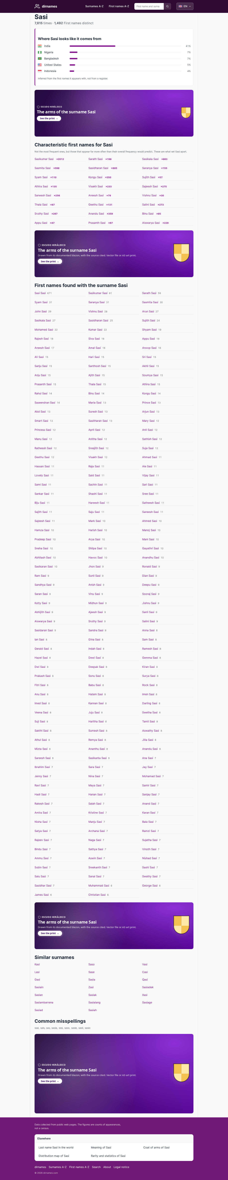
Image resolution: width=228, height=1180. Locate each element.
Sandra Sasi (95, 630)
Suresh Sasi (95, 411)
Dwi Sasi (40, 666)
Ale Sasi (147, 466)
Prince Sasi (149, 402)
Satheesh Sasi (151, 502)
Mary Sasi (148, 420)
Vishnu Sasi (149, 195)
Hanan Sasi (95, 794)
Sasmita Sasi (43, 168)
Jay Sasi (147, 767)
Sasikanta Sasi (97, 758)
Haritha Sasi (96, 721)
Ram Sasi (40, 575)
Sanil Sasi (148, 612)
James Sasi (42, 894)
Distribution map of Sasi (54, 1155)
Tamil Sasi (148, 721)
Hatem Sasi (95, 694)
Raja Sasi (94, 466)
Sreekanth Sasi (97, 867)
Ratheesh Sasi (43, 448)
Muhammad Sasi (98, 885)
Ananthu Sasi (96, 748)
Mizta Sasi (41, 748)
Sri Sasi (147, 357)
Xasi (144, 995)
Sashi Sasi (148, 867)
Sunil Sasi (94, 575)
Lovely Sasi (42, 475)
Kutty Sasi (41, 603)
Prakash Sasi (43, 675)
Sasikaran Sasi (44, 566)
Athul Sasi (41, 739)
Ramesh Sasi (150, 648)
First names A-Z (119, 6)
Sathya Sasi (95, 849)
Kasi (37, 964)
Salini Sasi (148, 204)
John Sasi (41, 311)
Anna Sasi (148, 630)
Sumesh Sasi (96, 730)
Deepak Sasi (96, 666)
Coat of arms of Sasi (156, 1147)
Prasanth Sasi (96, 222)
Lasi (37, 972)
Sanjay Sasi (149, 794)
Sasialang (94, 1002)
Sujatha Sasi (150, 840)
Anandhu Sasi (150, 557)
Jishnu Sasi (149, 603)
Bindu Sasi (41, 849)
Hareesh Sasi (96, 502)
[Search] (167, 6)
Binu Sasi (148, 213)
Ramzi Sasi (149, 831)
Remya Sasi (95, 739)
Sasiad (39, 1010)
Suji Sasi (40, 721)
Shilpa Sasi (95, 548)
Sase (91, 972)
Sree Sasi (148, 493)
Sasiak (92, 995)
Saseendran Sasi (45, 402)
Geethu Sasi (95, 204)
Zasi (91, 987)
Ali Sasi (39, 357)
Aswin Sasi (95, 858)
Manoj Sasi (149, 530)
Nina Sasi (94, 776)
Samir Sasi (148, 785)
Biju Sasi (40, 502)
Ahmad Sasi (149, 457)
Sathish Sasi (149, 439)
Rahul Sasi (41, 393)
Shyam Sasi (149, 329)
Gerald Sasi (42, 648)
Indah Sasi (94, 648)
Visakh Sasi (95, 186)
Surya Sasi (148, 675)
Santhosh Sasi (97, 366)
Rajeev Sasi (42, 840)
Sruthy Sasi (42, 213)
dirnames (40, 1167)
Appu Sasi (41, 222)
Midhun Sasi (96, 603)
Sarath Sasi (95, 159)
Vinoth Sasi (149, 849)
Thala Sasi (41, 204)
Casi (145, 972)
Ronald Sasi (149, 566)
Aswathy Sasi (150, 730)
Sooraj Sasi (149, 594)
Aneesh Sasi (96, 195)
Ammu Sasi (42, 858)
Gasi (37, 979)
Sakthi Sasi (41, 730)
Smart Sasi (41, 420)
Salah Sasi (94, 803)
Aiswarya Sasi (151, 222)
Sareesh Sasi (43, 758)
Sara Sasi (94, 767)
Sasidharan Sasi (98, 168)
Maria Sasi (94, 402)
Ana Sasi (147, 758)
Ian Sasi (39, 639)
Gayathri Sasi (150, 548)
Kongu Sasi (95, 177)
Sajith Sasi (41, 512)
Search (96, 1167)
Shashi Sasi (95, 493)
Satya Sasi (41, 831)
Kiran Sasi (148, 666)
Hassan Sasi (42, 466)
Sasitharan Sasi (98, 420)
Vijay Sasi (148, 475)
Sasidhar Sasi (43, 885)
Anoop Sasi (149, 347)
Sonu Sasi (94, 675)
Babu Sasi (94, 685)
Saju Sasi (94, 512)
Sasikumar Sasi (44, 159)
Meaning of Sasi (101, 1147)
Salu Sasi (40, 876)
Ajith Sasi (94, 375)
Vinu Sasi (94, 594)
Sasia (91, 979)
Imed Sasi (41, 703)
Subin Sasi (41, 867)
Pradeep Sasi (43, 539)
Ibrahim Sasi (42, 767)
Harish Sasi (95, 530)
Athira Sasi (41, 186)
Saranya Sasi (150, 168)
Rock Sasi (148, 685)
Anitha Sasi (95, 439)
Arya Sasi (94, 539)
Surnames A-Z (94, 6)
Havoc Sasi (95, 557)
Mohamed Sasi (44, 329)
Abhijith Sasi (42, 612)
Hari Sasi (94, 357)
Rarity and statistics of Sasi (108, 1155)
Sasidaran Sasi (44, 630)
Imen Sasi (148, 694)
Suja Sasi (148, 448)
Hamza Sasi (42, 530)
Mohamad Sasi (151, 776)
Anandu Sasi (96, 213)
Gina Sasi (94, 639)
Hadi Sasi (40, 794)
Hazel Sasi (41, 657)
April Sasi (94, 429)
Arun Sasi (148, 311)
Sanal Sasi (94, 876)
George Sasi (150, 885)
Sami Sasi (41, 484)
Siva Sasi (94, 338)
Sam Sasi (148, 639)
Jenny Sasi (41, 776)
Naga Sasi (94, 840)
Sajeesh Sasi (150, 186)
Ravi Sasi (40, 785)
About (107, 1167)
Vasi (144, 964)
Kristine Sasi (96, 812)
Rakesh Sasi (42, 803)
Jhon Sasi (94, 566)
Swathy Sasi (150, 876)
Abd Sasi (40, 411)
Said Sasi (94, 475)
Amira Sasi (41, 812)
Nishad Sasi (149, 858)
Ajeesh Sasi (95, 612)
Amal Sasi (94, 347)
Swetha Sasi (150, 712)
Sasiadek (148, 987)
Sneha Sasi (41, 548)
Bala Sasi (148, 821)
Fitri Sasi (40, 685)
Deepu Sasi (149, 584)
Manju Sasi (95, 821)
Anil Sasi (147, 429)
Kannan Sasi (96, 703)
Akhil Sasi (148, 366)
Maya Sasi (94, 785)
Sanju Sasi (41, 366)
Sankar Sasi (42, 493)
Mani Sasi (148, 539)
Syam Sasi (41, 177)
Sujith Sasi (148, 177)
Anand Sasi (149, 803)
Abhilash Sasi (43, 557)
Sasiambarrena (44, 1002)
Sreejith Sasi (96, 448)
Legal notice (121, 1167)
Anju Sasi (40, 375)
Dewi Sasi (94, 657)
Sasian (39, 995)
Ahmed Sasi (149, 521)
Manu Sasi (41, 439)
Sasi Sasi (40, 293)
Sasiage (147, 1002)
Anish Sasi (94, 584)
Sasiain (39, 987)
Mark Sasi (94, 521)
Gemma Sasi (150, 657)
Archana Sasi (96, 831)
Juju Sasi (94, 712)
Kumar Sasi (95, 329)
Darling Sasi (149, 703)
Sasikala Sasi (150, 159)
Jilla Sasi (147, 739)
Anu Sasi (40, 694)
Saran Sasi (41, 594)
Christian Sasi (97, 894)
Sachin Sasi (95, 484)
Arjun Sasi (148, 411)
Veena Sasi (41, 712)
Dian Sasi (148, 575)
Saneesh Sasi (43, 195)
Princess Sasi (43, 429)
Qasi (145, 979)
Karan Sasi (148, 812)
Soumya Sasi (150, 375)
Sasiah (92, 1010)
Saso (91, 964)
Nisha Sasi (41, 821)
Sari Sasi (147, 484)
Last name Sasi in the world (56, 1147)
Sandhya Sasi (43, 584)
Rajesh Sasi (42, 338)
